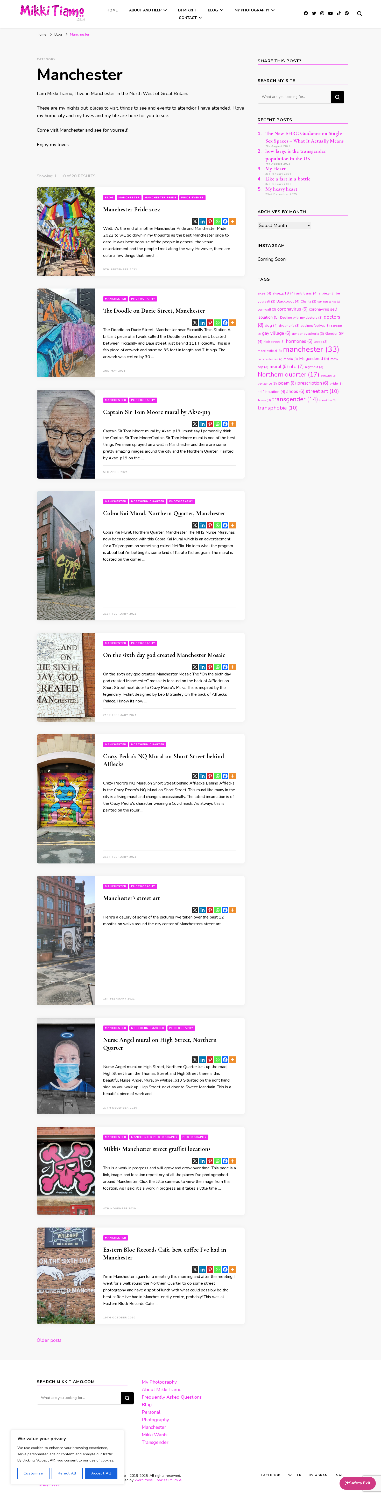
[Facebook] (225, 221)
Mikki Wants (154, 1435)
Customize (33, 1473)
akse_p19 (283, 293)
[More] (232, 221)
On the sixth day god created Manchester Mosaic (164, 655)
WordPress (144, 1480)
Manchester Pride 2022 (131, 209)
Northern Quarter (147, 501)
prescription (312, 383)
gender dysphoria (308, 333)
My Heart (275, 169)
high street (274, 341)
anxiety (327, 293)
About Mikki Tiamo (161, 1389)
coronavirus (292, 309)
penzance (267, 383)
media (291, 359)
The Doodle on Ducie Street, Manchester (154, 310)
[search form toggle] (359, 13)
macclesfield (270, 350)
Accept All (101, 1473)
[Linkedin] (202, 221)
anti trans (307, 293)
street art (322, 391)
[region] (67, 1457)
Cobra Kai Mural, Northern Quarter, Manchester (164, 513)
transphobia (278, 407)
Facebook (270, 1475)
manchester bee (270, 359)
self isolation (271, 391)
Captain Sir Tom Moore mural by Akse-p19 (156, 412)
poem (287, 383)
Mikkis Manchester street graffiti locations (156, 1149)
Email (339, 1475)
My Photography (252, 10)
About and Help (145, 10)
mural (279, 367)
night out (314, 367)
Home (112, 10)
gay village (276, 333)
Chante (308, 301)
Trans (264, 400)
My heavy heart (281, 189)
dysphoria (289, 325)
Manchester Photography (154, 1137)
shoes (295, 391)
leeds (320, 341)
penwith (328, 376)
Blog (213, 10)
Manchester (129, 197)
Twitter (293, 1475)
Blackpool (288, 301)
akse (264, 293)
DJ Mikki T (187, 10)
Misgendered (314, 358)
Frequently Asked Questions (172, 1397)
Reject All (67, 1473)
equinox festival (315, 325)
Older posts (49, 1340)
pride (336, 383)
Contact (188, 17)
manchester (311, 349)
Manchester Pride (160, 197)
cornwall (267, 309)
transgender (295, 399)
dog (271, 325)
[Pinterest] (210, 221)
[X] (195, 221)
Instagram (317, 1475)
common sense (329, 302)
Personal (151, 1412)
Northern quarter (289, 374)
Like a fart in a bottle (288, 179)
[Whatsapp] (217, 221)
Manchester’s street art (131, 898)
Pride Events (192, 197)
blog (109, 197)
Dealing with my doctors (301, 317)
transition (327, 400)
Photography (143, 299)
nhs (296, 366)
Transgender (155, 1442)
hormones (299, 341)
